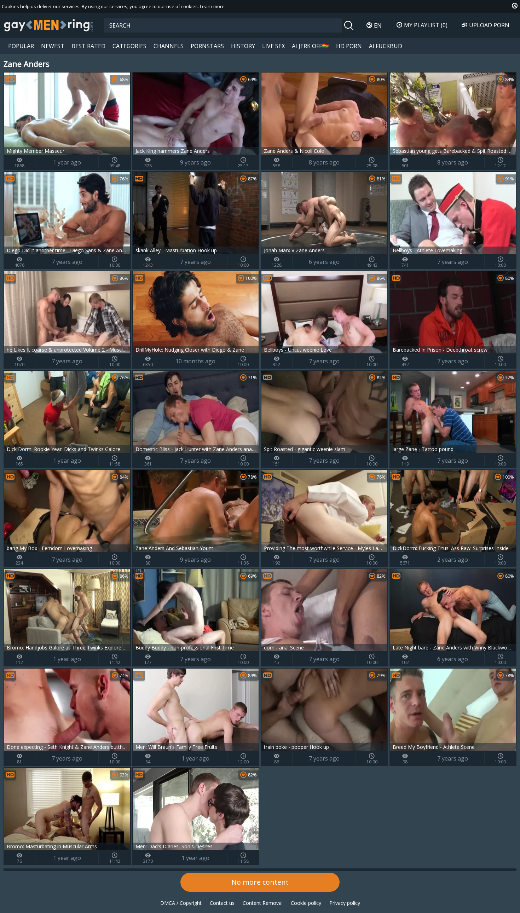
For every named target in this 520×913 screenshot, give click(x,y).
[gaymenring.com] (48, 25)
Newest (52, 46)
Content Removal (263, 903)
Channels (169, 46)
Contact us (222, 903)
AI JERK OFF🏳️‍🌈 (310, 46)
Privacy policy (344, 903)
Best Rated (88, 46)
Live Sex (273, 46)
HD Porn (349, 46)
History (243, 46)
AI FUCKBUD (385, 46)
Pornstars (207, 46)
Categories (129, 46)
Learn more (212, 6)
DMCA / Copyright (181, 903)
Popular (21, 46)
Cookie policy (306, 903)
